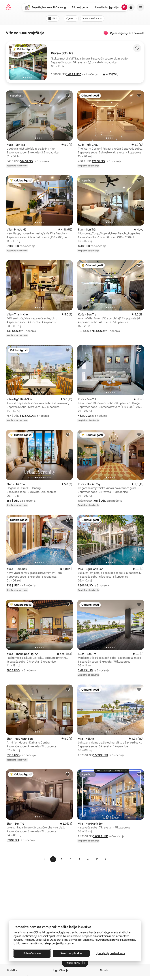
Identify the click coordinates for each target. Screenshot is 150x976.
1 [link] (53, 859)
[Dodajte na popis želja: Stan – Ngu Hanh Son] (68, 689)
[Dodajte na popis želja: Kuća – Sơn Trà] (68, 95)
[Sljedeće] (105, 859)
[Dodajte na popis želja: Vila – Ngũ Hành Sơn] (68, 350)
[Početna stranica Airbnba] (8, 7)
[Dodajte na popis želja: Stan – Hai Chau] (68, 435)
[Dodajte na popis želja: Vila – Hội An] (139, 689)
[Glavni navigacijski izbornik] (140, 7)
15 (97, 859)
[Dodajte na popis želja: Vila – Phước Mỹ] (68, 180)
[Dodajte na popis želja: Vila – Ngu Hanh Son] (139, 520)
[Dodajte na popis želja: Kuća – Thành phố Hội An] (68, 604)
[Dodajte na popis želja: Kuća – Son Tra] (139, 265)
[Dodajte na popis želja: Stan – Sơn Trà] (139, 180)
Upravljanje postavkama (110, 953)
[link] (45, 859)
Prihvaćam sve (32, 953)
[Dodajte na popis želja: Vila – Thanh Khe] (68, 265)
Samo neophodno (71, 953)
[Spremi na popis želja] (137, 48)
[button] (73, 74)
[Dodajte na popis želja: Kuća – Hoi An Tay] (139, 435)
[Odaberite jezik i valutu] (131, 7)
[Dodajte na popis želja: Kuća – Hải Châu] (139, 95)
